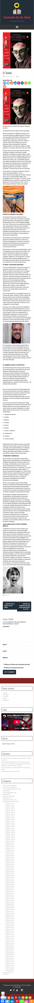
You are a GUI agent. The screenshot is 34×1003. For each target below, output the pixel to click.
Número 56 (9, 924)
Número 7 (9, 931)
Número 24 (9, 862)
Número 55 (9, 922)
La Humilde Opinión (8, 792)
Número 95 (9, 963)
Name (5, 644)
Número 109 (9, 819)
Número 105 (9, 812)
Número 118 (9, 827)
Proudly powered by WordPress (12, 985)
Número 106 (9, 814)
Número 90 (9, 958)
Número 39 (9, 889)
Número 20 (9, 855)
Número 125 (9, 837)
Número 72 (9, 933)
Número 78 (9, 943)
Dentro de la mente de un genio (9, 605)
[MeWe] (22, 83)
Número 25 (9, 864)
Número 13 (9, 841)
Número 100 (9, 807)
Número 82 (9, 951)
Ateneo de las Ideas (8, 785)
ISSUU (5, 698)
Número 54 (7, 595)
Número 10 (9, 805)
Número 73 (9, 934)
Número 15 (9, 845)
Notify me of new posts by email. (14, 667)
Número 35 (9, 884)
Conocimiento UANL (9, 787)
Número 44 (9, 900)
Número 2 (9, 853)
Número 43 (9, 898)
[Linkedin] (15, 83)
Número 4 (9, 891)
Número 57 (9, 925)
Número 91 (9, 960)
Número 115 (9, 825)
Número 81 (9, 949)
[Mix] (25, 83)
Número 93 (9, 961)
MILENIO (5, 794)
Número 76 (9, 940)
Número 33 (9, 880)
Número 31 (9, 877)
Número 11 (9, 821)
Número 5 (9, 911)
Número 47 (9, 906)
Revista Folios (7, 972)
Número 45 (9, 902)
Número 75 (9, 938)
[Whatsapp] (29, 83)
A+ (3, 993)
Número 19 (9, 852)
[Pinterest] (18, 83)
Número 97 (9, 967)
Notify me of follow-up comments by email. (17, 664)
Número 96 (9, 965)
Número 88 (9, 952)
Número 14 (9, 843)
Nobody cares (7, 765)
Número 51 (9, 915)
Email (5, 651)
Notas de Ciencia (8, 796)
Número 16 (9, 846)
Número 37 (9, 886)
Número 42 (9, 897)
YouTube (5, 696)
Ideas (4, 791)
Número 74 (9, 936)
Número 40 (9, 893)
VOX (4, 974)
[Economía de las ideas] (17, 9)
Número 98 (9, 969)
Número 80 (9, 947)
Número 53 (9, 918)
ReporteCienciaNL (8, 800)
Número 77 (9, 942)
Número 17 (9, 848)
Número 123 (9, 834)
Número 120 (9, 830)
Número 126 (9, 839)
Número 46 (9, 904)
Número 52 (9, 916)
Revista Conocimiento (9, 801)
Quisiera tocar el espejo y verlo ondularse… (15, 758)
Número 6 (9, 929)
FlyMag (29, 985)
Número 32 (9, 879)
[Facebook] (4, 83)
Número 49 (9, 909)
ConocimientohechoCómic (10, 789)
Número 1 (9, 803)
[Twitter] (8, 83)
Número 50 (9, 913)
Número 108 (9, 818)
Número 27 (9, 868)
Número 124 (9, 836)
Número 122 (9, 832)
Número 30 (9, 875)
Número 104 (9, 810)
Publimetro (6, 798)
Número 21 (9, 857)
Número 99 (9, 970)
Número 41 (9, 895)
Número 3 (9, 873)
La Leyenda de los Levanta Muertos (13, 767)
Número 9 (9, 956)
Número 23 (9, 861)
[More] (4, 86)
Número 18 (9, 850)
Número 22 (9, 859)
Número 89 (9, 954)
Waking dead (6, 771)
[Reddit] (11, 83)
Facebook (6, 694)
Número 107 (9, 816)
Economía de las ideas (17, 17)
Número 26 (9, 866)
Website (5, 657)
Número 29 (9, 871)
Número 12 (9, 828)
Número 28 (9, 870)
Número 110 (9, 823)
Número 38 (9, 888)
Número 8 (9, 945)
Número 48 (9, 907)
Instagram (6, 700)
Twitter (5, 693)
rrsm (18, 76)
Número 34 (9, 882)
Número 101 (9, 809)
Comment (6, 626)
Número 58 (9, 927)
